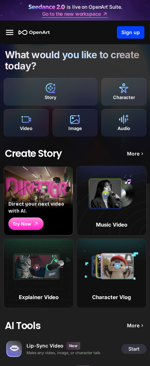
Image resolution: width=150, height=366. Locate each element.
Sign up (130, 32)
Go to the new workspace (71, 14)
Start (134, 349)
